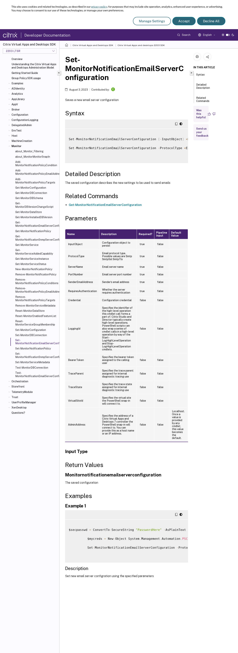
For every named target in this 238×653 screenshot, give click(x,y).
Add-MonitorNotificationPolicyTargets (35, 181)
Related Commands (202, 99)
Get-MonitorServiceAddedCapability (34, 252)
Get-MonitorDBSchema (29, 198)
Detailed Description (203, 86)
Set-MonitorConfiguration (30, 329)
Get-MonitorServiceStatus (30, 264)
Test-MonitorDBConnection (31, 367)
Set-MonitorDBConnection (31, 335)
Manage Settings (152, 21)
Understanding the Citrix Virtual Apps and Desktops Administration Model (34, 66)
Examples (17, 83)
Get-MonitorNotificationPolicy (33, 231)
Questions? (18, 412)
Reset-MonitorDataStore (30, 310)
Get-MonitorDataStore (28, 212)
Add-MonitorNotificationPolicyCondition (36, 163)
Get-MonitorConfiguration (30, 187)
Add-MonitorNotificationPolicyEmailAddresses (36, 172)
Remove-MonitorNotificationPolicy (35, 274)
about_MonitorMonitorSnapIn (32, 156)
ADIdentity (18, 88)
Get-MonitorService (26, 244)
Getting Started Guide (25, 72)
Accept (184, 21)
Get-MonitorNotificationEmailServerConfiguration (36, 224)
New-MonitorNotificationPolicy (33, 269)
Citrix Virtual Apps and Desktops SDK (93, 45)
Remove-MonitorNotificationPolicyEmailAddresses (36, 290)
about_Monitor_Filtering (29, 151)
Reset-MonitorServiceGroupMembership (35, 323)
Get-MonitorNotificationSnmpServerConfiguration (36, 238)
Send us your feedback (202, 132)
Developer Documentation (47, 35)
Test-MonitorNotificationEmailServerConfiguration (36, 374)
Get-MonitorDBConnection (31, 192)
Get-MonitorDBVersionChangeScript (34, 205)
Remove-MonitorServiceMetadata (35, 305)
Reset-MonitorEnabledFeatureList (35, 316)
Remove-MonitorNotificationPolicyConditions (36, 281)
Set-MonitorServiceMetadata (32, 362)
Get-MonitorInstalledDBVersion (33, 217)
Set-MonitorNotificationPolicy (33, 348)
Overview (17, 59)
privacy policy (99, 6)
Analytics (17, 93)
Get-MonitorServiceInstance (32, 258)
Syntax (200, 74)
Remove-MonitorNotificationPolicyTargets (35, 298)
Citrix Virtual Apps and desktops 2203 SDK (141, 45)
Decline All (211, 21)
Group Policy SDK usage (26, 78)
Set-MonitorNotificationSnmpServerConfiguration (36, 355)
